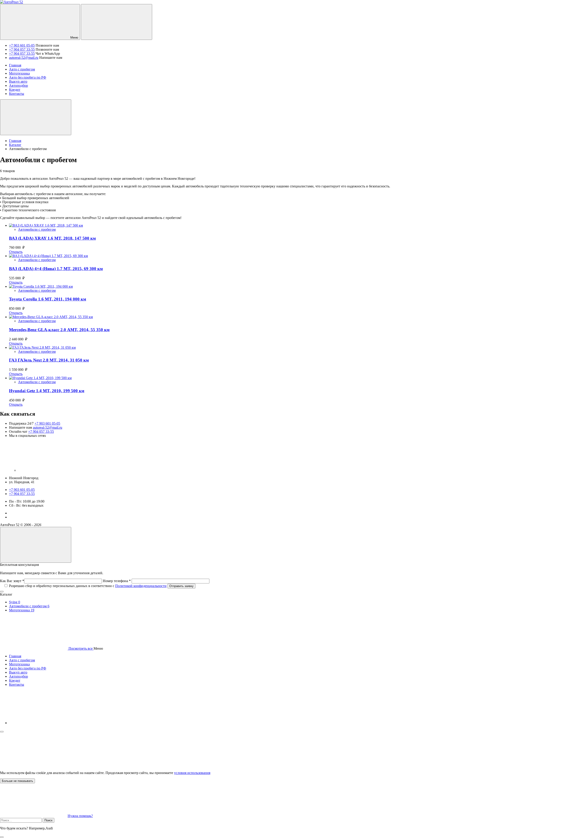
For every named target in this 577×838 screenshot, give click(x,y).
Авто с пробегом (22, 660)
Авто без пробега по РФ (27, 668)
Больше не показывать (17, 781)
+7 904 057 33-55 (22, 49)
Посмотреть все (81, 648)
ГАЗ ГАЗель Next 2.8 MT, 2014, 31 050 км (49, 360)
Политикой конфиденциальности (141, 586)
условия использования (192, 773)
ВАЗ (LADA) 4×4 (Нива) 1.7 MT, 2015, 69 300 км (56, 268)
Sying (14, 602)
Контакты (16, 684)
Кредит (14, 680)
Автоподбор (18, 676)
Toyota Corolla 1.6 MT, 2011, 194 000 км (47, 299)
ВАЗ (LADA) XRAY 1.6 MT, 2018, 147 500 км (52, 238)
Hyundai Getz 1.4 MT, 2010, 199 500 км (46, 390)
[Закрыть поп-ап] (2, 591)
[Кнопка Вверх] (35, 545)
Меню (73, 37)
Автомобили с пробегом (37, 229)
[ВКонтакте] (52, 470)
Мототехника (21, 610)
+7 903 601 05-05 (22, 45)
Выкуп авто (18, 672)
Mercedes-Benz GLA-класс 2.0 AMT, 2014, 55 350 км (59, 329)
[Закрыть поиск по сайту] (2, 837)
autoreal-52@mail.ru (23, 57)
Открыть (16, 252)
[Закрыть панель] (2, 731)
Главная (15, 656)
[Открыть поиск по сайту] (116, 22)
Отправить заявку (181, 586)
